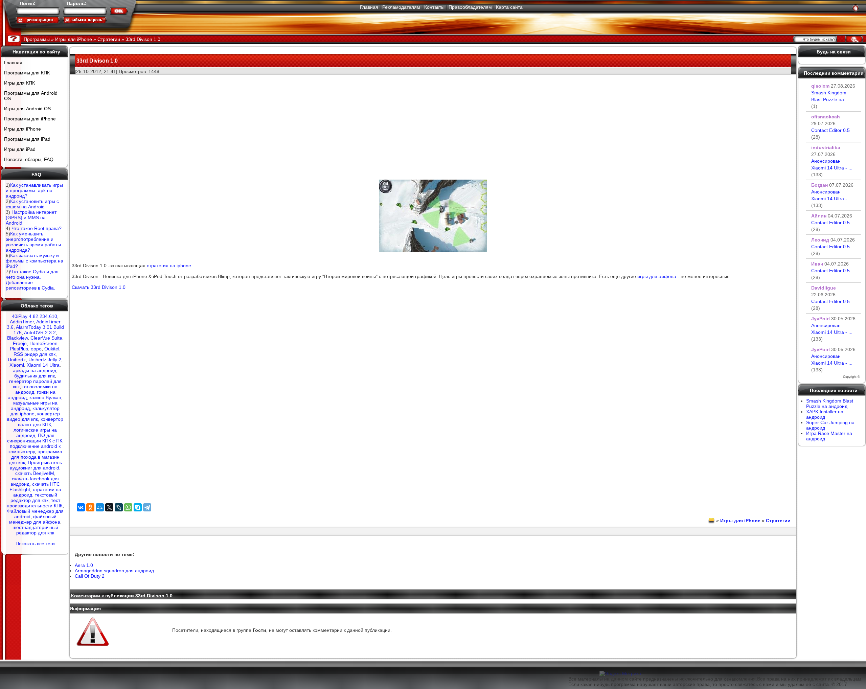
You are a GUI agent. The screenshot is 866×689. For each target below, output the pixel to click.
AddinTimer (22, 321)
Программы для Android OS (31, 95)
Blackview (17, 338)
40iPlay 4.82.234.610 (34, 316)
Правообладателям (470, 7)
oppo (36, 348)
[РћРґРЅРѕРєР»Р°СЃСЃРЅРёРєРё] (90, 507)
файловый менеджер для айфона (34, 519)
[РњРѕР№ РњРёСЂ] (100, 507)
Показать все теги (35, 543)
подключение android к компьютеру (34, 448)
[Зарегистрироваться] (38, 20)
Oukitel (51, 348)
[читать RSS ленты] (855, 8)
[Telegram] (147, 507)
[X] (109, 507)
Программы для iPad (27, 139)
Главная (369, 7)
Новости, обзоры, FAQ (28, 159)
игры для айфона (656, 276)
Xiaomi (16, 365)
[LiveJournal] (119, 507)
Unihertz (17, 359)
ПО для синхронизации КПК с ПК (34, 438)
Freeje (20, 343)
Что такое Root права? (37, 228)
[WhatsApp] (128, 507)
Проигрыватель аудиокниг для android (36, 465)
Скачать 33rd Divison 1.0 (99, 287)
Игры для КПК (19, 83)
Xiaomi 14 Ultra (43, 365)
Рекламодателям (401, 7)
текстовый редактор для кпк (34, 497)
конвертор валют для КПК (40, 421)
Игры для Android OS (27, 108)
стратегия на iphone (169, 265)
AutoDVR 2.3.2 (40, 332)
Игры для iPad (20, 149)
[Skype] (138, 507)
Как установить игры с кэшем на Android (32, 204)
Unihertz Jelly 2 (44, 359)
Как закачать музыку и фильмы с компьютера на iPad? (34, 261)
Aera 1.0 (84, 565)
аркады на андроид (34, 370)
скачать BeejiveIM (34, 473)
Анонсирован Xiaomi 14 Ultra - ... (831, 167)
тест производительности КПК (35, 503)
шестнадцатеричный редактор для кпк (35, 530)
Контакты (434, 7)
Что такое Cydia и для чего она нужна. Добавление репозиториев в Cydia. (32, 280)
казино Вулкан (45, 397)
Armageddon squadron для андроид (114, 570)
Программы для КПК (27, 72)
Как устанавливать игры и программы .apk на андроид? (34, 190)
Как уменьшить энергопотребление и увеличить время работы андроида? (33, 242)
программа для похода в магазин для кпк (35, 457)
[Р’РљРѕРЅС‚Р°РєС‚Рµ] (81, 507)
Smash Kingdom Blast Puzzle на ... (830, 99)
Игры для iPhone (22, 129)
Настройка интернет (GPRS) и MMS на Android (31, 217)
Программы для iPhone (30, 118)
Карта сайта (509, 7)
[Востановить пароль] (85, 20)
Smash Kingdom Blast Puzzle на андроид (829, 403)
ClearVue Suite (46, 338)
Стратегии (778, 520)
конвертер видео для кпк (33, 416)
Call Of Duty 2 (90, 576)
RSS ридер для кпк (34, 354)
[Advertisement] (433, 122)
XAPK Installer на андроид (824, 414)
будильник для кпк (34, 375)
